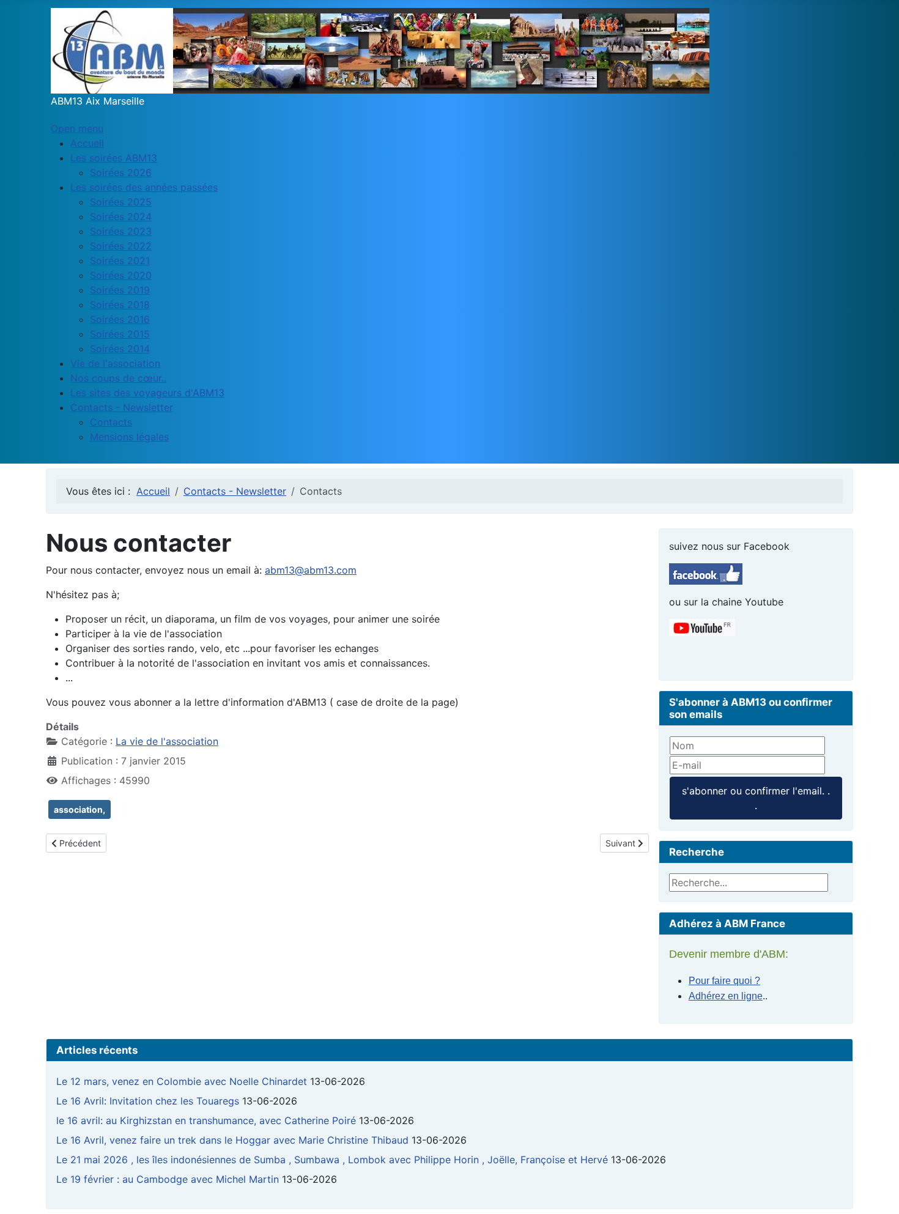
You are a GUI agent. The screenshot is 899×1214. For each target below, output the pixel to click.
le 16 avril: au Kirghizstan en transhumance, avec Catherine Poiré (206, 1120)
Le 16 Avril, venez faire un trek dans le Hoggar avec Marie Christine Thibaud (232, 1140)
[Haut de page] (877, 1191)
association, (79, 809)
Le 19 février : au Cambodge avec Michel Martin (167, 1179)
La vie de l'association (167, 741)
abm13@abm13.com (311, 570)
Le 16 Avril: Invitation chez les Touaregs (147, 1101)
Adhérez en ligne (726, 996)
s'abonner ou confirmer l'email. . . (756, 798)
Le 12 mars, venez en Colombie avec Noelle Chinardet (181, 1081)
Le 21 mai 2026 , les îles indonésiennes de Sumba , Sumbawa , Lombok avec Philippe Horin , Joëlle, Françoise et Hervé (332, 1159)
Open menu (77, 128)
